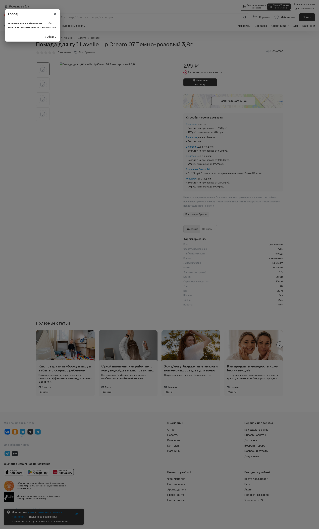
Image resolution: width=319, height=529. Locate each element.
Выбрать (50, 36)
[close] (55, 14)
